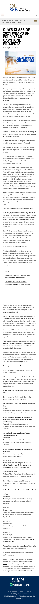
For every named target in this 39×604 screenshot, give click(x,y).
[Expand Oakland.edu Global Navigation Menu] (2, 15)
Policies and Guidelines (26, 591)
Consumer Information (24, 594)
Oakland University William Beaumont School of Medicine (14, 21)
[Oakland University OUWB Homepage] (19, 7)
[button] (36, 21)
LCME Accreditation (13, 591)
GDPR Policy (14, 594)
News (19, 22)
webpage (11, 555)
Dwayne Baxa (6, 316)
